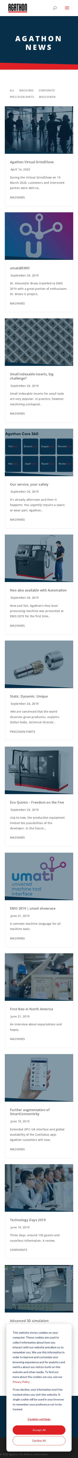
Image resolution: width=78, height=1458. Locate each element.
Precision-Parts (22, 97)
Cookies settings (39, 1419)
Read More (39, 130)
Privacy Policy (21, 1382)
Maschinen (47, 97)
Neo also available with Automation (38, 590)
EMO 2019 (17, 616)
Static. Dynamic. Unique (29, 696)
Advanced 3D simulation (29, 1321)
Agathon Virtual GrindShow (32, 162)
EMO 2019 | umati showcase (32, 908)
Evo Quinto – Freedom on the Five (37, 802)
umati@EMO (20, 268)
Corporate (47, 90)
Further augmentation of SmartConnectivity (30, 1112)
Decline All (39, 1440)
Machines (26, 90)
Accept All (39, 1430)
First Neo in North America (31, 1009)
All (12, 90)
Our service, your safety (29, 484)
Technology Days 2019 (28, 1220)
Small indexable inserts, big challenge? (31, 376)
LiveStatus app (45, 1134)
